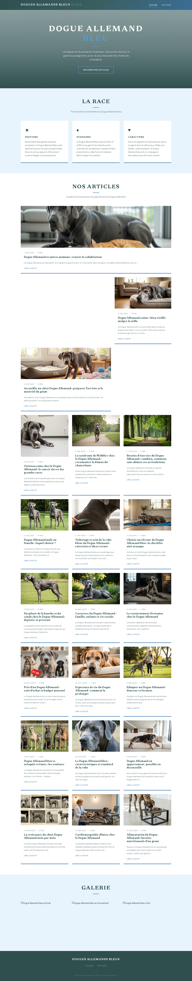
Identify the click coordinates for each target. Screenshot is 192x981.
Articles (166, 5)
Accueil (153, 5)
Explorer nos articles (96, 70)
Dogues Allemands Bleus (51, 5)
